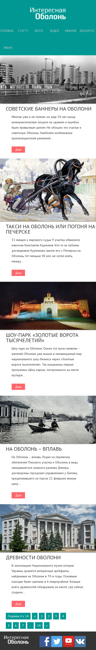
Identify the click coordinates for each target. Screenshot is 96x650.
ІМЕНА (8, 48)
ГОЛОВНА (6, 31)
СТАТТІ (23, 31)
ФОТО (39, 31)
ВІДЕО (54, 31)
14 (39, 625)
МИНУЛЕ (71, 31)
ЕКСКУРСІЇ (87, 31)
